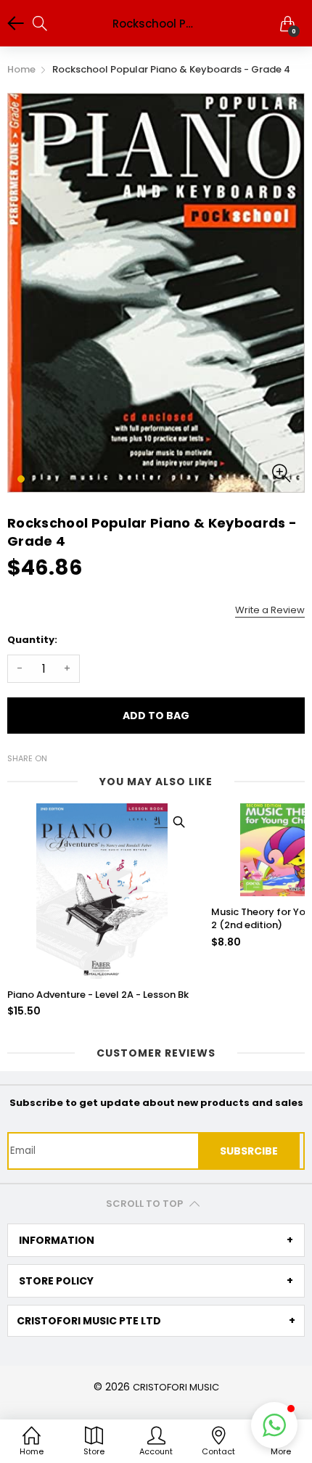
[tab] (156, 1240)
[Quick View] (178, 821)
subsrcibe (249, 1151)
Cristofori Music (176, 1387)
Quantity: (32, 640)
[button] (274, 1425)
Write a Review (270, 610)
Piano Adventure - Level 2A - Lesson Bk (98, 994)
